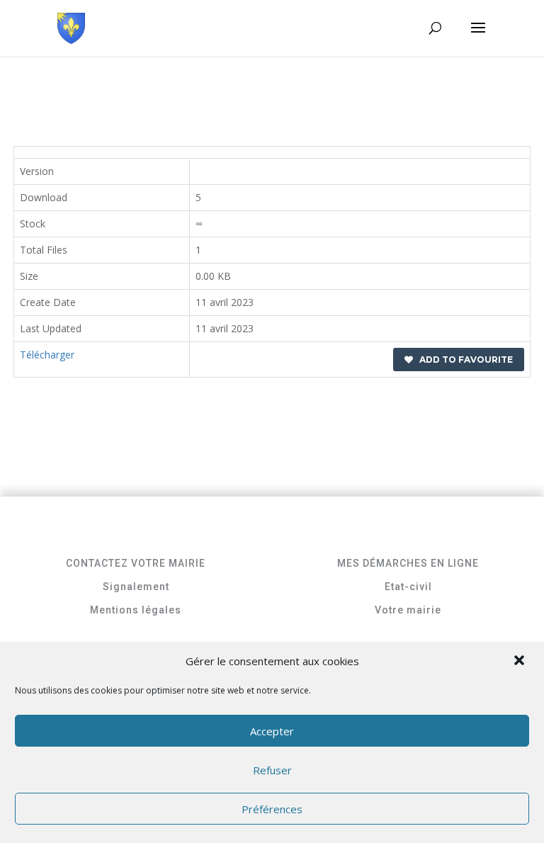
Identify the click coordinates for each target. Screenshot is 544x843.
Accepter (272, 731)
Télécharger (47, 354)
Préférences (272, 809)
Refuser (272, 770)
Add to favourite (463, 359)
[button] (520, 661)
